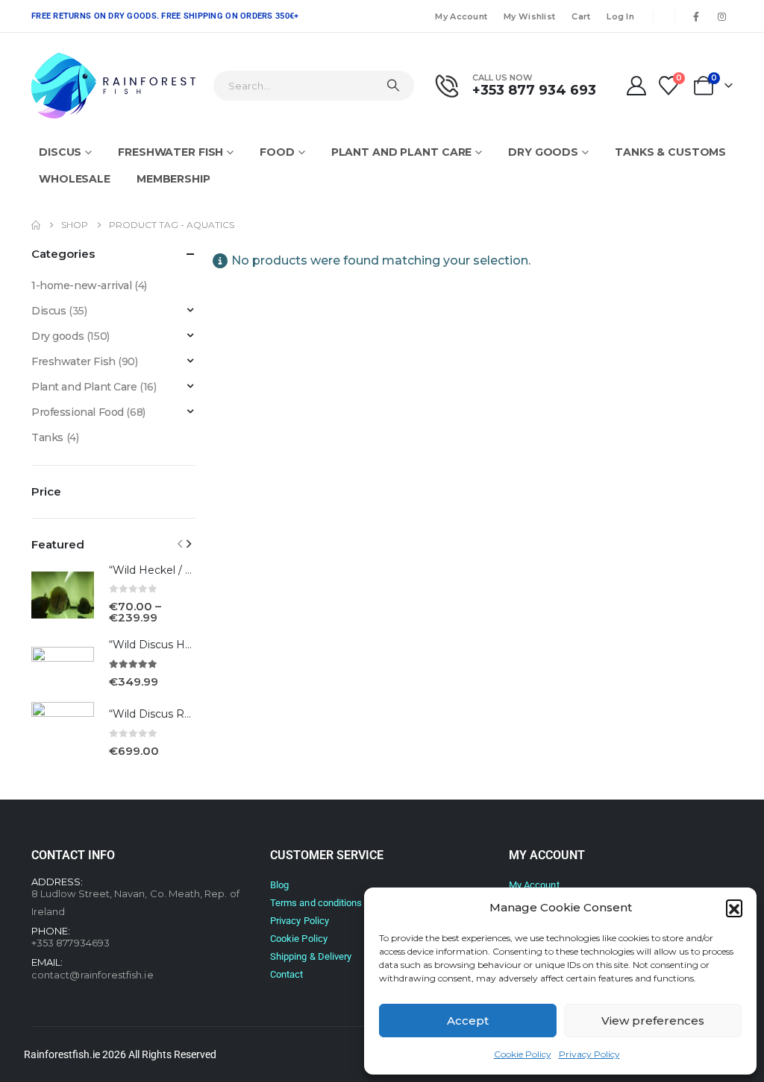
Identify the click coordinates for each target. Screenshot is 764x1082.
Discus (60, 152)
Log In (620, 16)
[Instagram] (721, 16)
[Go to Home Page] (35, 225)
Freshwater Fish (170, 152)
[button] (734, 907)
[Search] (393, 86)
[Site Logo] (113, 85)
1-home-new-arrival (81, 285)
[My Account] (636, 85)
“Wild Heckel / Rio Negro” (176, 570)
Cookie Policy (522, 1054)
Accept (468, 1020)
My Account (461, 16)
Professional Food (77, 412)
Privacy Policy (589, 1054)
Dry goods (543, 152)
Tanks (47, 437)
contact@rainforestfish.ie (92, 975)
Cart (581, 16)
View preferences (652, 1020)
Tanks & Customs (670, 152)
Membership (173, 179)
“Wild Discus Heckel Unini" (177, 644)
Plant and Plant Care (401, 152)
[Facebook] (696, 16)
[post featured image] (62, 595)
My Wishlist (529, 16)
